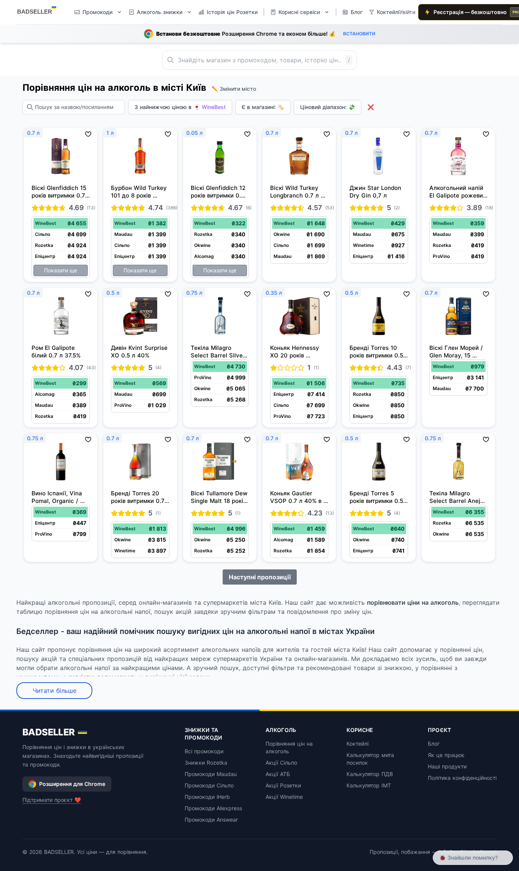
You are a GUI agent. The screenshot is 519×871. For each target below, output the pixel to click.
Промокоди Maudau (211, 774)
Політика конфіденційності (462, 778)
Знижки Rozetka (206, 762)
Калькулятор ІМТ (369, 785)
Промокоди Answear (211, 819)
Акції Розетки (283, 785)
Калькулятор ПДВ (370, 774)
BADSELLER (48, 732)
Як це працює (446, 755)
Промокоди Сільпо (209, 785)
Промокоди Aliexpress (213, 808)
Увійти (407, 12)
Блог (434, 743)
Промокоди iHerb (207, 797)
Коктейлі (358, 743)
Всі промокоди (204, 751)
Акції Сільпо (281, 762)
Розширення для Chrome (72, 784)
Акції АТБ (278, 774)
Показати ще (60, 270)
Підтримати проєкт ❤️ (51, 800)
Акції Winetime (284, 797)
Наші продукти (447, 766)
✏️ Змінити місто (234, 88)
